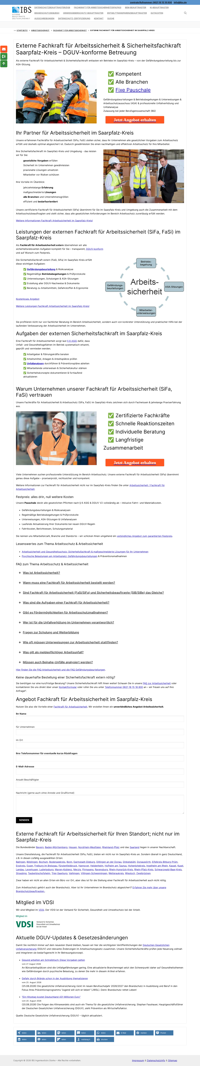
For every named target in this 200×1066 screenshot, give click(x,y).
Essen (30, 865)
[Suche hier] (185, 13)
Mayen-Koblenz (63, 869)
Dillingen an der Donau (109, 861)
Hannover (83, 865)
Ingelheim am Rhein (157, 865)
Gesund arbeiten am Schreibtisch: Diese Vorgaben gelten (53, 960)
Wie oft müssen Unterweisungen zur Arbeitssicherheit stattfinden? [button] (70, 642)
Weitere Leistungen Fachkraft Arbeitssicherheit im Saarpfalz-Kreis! (52, 306)
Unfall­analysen (35, 363)
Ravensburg (101, 869)
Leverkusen (31, 869)
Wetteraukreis (116, 873)
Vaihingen (74, 873)
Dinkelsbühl (129, 861)
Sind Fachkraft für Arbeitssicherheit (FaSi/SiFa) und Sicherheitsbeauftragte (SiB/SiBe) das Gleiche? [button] (93, 592)
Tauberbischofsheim (39, 873)
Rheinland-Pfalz (110, 847)
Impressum (138, 1060)
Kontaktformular (68, 687)
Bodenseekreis (57, 861)
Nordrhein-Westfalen (89, 847)
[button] (26, 1032)
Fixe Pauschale (133, 90)
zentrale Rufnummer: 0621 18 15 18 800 (151, 2)
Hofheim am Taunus (116, 865)
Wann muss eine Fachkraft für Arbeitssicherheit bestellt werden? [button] (69, 582)
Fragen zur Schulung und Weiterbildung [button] (51, 632)
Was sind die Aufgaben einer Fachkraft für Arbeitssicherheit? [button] (66, 602)
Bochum (43, 861)
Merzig (77, 869)
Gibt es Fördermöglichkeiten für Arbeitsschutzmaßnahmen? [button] (65, 612)
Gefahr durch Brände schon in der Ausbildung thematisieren (55, 978)
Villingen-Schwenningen (94, 873)
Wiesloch (130, 873)
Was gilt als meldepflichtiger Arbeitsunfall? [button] (53, 652)
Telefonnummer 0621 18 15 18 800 (124, 687)
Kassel (172, 865)
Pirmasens (88, 869)
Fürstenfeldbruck (68, 865)
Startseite (22, 30)
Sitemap (172, 1060)
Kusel (180, 865)
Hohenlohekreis (136, 865)
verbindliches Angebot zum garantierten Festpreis (144, 536)
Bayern (40, 847)
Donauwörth (144, 861)
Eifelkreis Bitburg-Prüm (165, 861)
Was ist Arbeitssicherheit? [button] (41, 572)
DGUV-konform (94, 248)
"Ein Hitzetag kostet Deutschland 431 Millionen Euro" (51, 996)
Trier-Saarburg (59, 873)
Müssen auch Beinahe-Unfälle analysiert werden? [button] (58, 662)
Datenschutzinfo (156, 1060)
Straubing (21, 873)
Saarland (134, 847)
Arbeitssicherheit (40, 30)
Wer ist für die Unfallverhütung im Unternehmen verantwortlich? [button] (68, 622)
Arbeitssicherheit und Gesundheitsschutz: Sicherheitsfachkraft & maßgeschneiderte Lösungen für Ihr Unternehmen (85, 551)
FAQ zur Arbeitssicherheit (157, 683)
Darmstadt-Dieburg (84, 861)
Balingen (20, 861)
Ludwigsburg (46, 869)
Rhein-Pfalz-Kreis (143, 869)
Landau (20, 869)
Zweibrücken (143, 873)
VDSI (41, 909)
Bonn (69, 861)
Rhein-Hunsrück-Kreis (121, 869)
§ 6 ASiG (72, 340)
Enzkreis (20, 865)
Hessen (73, 847)
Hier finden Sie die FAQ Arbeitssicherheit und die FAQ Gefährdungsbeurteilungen (60, 669)
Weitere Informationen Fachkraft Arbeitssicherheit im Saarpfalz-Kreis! (54, 220)
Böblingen (32, 861)
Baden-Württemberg (56, 847)
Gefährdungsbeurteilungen (82, 556)
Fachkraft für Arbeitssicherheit (70, 30)
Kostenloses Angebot (27, 298)
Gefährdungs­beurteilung (41, 269)
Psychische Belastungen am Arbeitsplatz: (45, 556)
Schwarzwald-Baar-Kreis (168, 869)
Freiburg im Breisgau (45, 865)
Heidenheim (96, 865)
